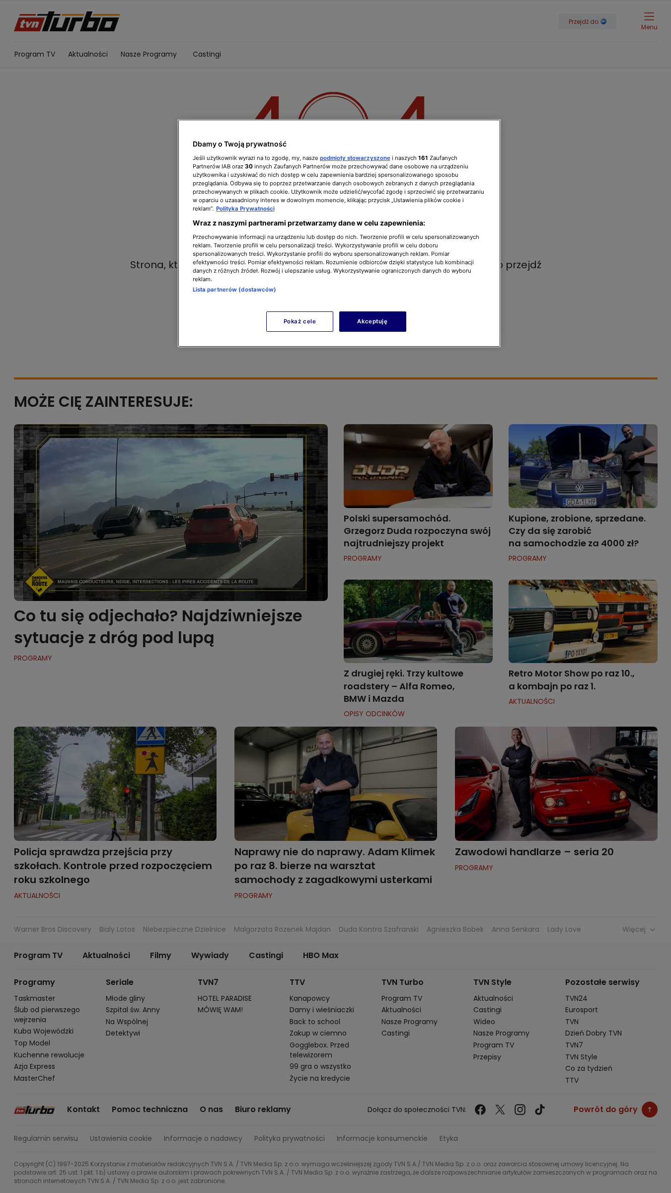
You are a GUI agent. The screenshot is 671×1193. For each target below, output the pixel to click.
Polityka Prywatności (245, 208)
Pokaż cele (300, 321)
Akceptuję (372, 321)
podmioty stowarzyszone (355, 157)
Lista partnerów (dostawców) (235, 289)
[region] (339, 233)
